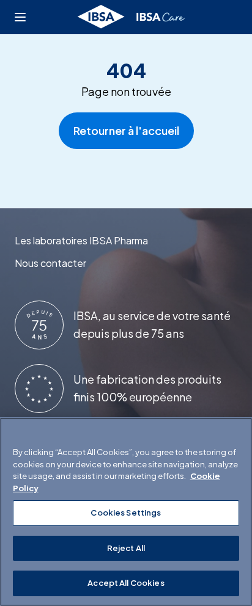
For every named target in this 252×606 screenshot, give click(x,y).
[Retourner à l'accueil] (131, 17)
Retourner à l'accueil (126, 130)
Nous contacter (50, 263)
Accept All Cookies (125, 583)
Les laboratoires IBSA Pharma (81, 240)
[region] (126, 511)
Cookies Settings (126, 512)
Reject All (126, 548)
